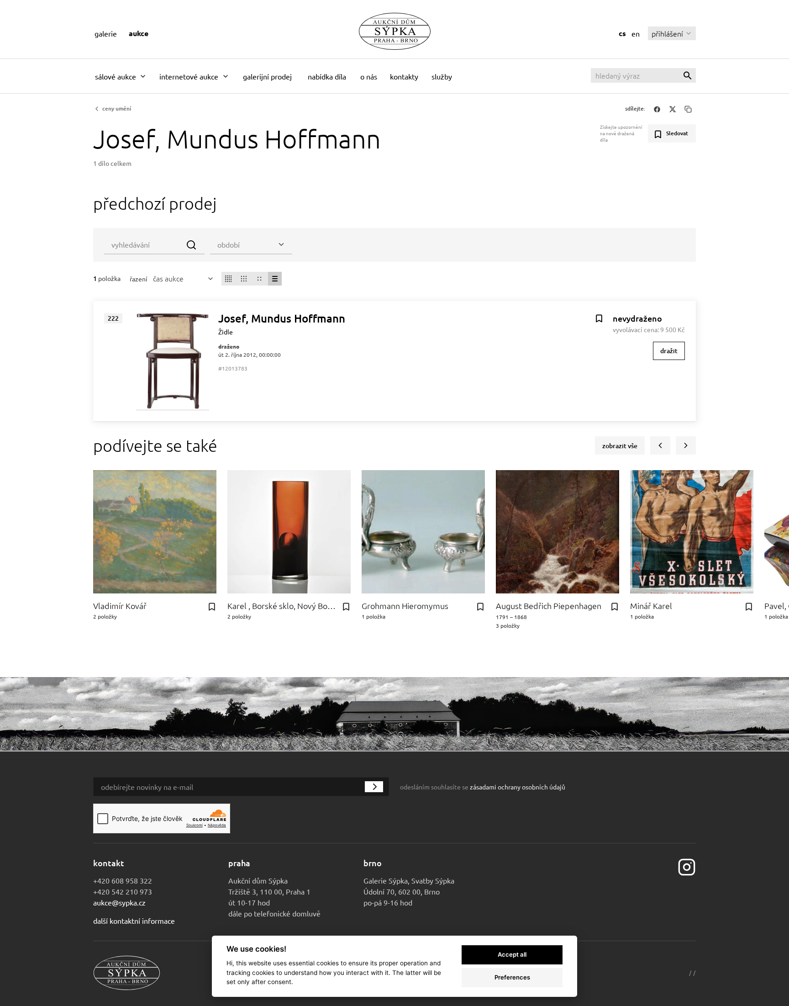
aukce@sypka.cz (119, 902)
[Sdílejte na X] (672, 109)
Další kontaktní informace (134, 920)
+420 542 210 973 (122, 891)
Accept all (512, 954)
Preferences (512, 977)
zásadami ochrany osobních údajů (517, 787)
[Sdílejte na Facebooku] (657, 109)
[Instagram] (687, 865)
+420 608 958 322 (122, 880)
